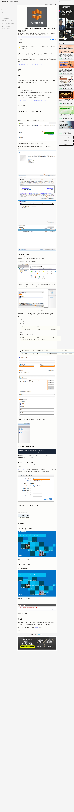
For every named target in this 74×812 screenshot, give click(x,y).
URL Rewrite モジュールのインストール (8, 16)
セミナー (42, 4)
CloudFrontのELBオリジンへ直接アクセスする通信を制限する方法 (32, 100)
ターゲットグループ (22, 469)
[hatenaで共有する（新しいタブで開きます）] (50, 39)
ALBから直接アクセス (6, 28)
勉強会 (50, 4)
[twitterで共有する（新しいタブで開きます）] (55, 39)
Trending (18, 4)
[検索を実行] (60, 1)
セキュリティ (32, 36)
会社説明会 (47, 4)
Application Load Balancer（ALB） (42, 36)
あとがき (2, 29)
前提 (2, 12)
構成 (2, 11)
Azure (38, 4)
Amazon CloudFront (25, 36)
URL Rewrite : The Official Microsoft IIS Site (27, 117)
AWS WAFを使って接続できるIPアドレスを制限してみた (30, 64)
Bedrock (28, 4)
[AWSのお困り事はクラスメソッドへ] (37, 643)
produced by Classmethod (13, 1)
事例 (53, 4)
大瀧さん (36, 627)
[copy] (54, 450)
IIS (19, 36)
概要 (1, 9)
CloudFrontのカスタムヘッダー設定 (8, 23)
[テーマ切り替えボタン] (73, 1)
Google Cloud (33, 4)
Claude (25, 4)
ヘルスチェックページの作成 (7, 20)
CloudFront (20, 508)
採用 (56, 4)
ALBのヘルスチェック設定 (6, 21)
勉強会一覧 (66, 144)
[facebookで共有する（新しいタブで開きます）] (53, 39)
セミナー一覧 (66, 137)
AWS (22, 4)
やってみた (3, 14)
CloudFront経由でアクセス (7, 26)
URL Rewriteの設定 (5, 18)
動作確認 (2, 25)
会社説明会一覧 (66, 140)
